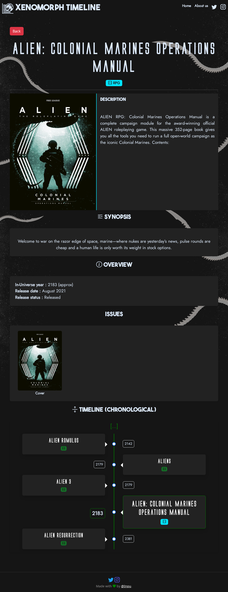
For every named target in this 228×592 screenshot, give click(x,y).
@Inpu (126, 586)
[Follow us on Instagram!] (117, 579)
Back (17, 31)
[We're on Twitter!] (214, 7)
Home (186, 5)
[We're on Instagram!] (223, 7)
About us (201, 5)
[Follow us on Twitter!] (111, 579)
